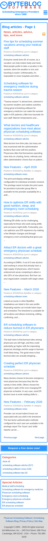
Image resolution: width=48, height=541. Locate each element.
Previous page (10, 437)
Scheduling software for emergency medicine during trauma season (21, 86)
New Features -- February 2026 (23, 401)
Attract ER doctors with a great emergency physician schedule (23, 249)
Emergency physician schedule (16, 499)
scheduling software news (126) (17, 469)
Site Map (38, 521)
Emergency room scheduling (15, 496)
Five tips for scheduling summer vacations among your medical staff (23, 45)
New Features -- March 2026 (21, 289)
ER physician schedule (12, 506)
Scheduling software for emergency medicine (22, 489)
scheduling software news (15, 174)
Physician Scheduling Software (18, 518)
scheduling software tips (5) (15, 473)
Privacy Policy (26, 521)
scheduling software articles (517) (18, 465)
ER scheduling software (13, 502)
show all (6, 461)
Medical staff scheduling (13, 486)
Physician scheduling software (16, 493)
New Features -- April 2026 (20, 167)
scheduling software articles (16, 55)
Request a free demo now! (24, 448)
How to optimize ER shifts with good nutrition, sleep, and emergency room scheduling (22, 205)
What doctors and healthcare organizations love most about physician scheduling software (22, 128)
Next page (39, 437)
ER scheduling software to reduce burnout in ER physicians (24, 326)
